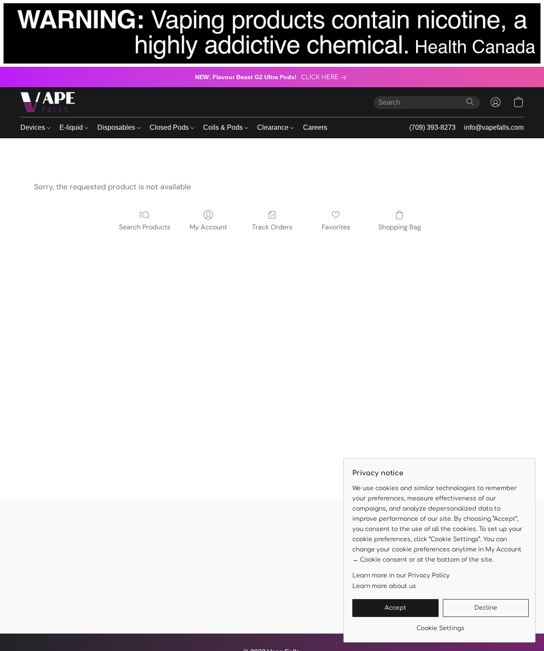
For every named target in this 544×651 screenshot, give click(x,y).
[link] (325, 77)
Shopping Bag (399, 227)
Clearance (273, 127)
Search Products (144, 227)
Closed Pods (170, 127)
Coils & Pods (223, 127)
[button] (47, 102)
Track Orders (272, 227)
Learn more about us (384, 586)
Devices (33, 127)
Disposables (117, 127)
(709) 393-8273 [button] (432, 127)
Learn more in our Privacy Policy (401, 575)
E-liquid (72, 127)
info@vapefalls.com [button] (494, 127)
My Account (208, 227)
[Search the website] (470, 102)
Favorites (336, 227)
